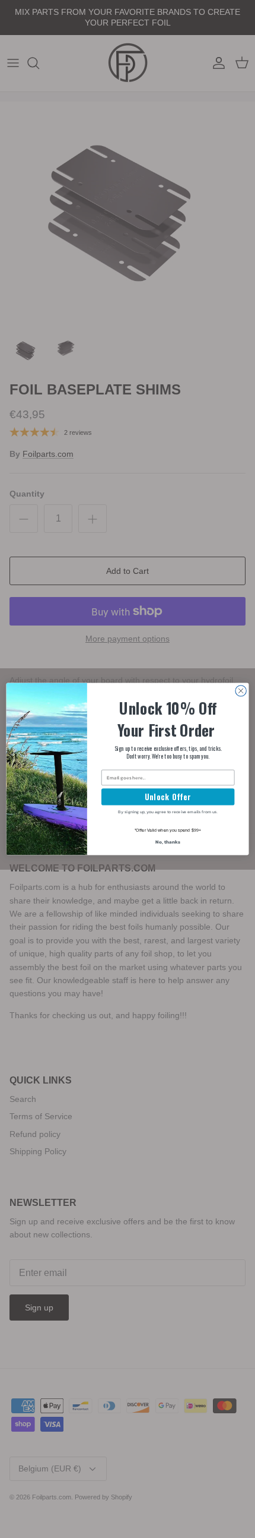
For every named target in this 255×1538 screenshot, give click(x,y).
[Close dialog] (240, 691)
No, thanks (167, 841)
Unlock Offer (168, 797)
